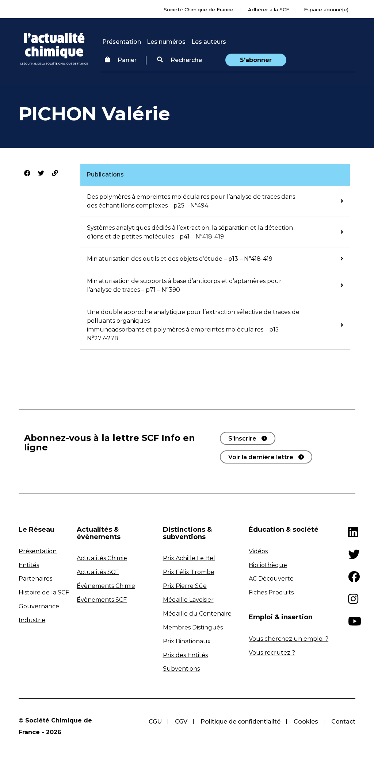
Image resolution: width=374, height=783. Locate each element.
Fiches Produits (271, 592)
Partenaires (35, 578)
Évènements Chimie (106, 585)
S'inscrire (242, 438)
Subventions (181, 668)
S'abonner (256, 60)
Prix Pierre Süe (185, 585)
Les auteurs (208, 41)
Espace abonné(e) (326, 9)
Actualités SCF (98, 572)
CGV (181, 721)
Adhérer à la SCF (268, 9)
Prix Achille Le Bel (189, 558)
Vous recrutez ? (272, 652)
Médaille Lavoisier (188, 599)
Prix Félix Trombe (188, 572)
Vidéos (258, 551)
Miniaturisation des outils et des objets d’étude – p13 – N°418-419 (179, 258)
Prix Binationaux (187, 641)
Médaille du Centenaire (197, 613)
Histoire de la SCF (44, 592)
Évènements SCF (102, 599)
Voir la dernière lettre (260, 457)
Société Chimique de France (198, 9)
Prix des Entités (185, 655)
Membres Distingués (193, 627)
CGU (155, 721)
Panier (127, 60)
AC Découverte (271, 578)
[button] (179, 60)
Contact (343, 721)
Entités (29, 565)
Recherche (185, 60)
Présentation (121, 41)
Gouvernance (39, 606)
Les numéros (166, 41)
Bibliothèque (268, 565)
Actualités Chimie (102, 558)
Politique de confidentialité (240, 721)
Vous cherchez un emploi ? (288, 638)
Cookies (306, 721)
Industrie (32, 620)
